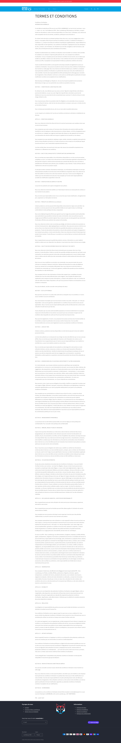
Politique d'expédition (82, 709)
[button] (40, 8)
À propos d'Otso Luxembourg (32, 709)
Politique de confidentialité (84, 713)
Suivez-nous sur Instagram (31, 711)
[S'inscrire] (45, 722)
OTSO (26, 739)
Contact (27, 707)
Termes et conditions (82, 711)
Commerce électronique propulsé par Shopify (35, 739)
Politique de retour (81, 707)
